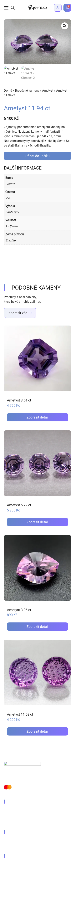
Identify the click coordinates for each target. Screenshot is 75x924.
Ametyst (47, 90)
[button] (64, 25)
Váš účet (13, 847)
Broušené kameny (27, 90)
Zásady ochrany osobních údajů (26, 884)
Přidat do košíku (37, 156)
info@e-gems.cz (18, 864)
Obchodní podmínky (17, 893)
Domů (8, 90)
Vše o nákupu (17, 840)
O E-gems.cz (16, 823)
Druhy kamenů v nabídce (24, 810)
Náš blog (14, 816)
